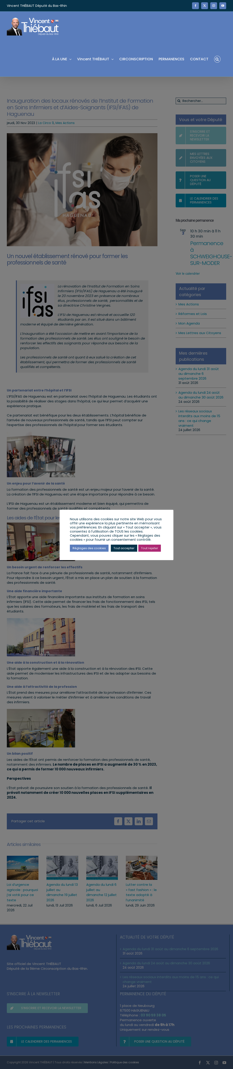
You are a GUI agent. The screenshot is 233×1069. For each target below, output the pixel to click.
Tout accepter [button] (124, 548)
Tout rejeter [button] (149, 548)
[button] (217, 58)
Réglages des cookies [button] (89, 548)
